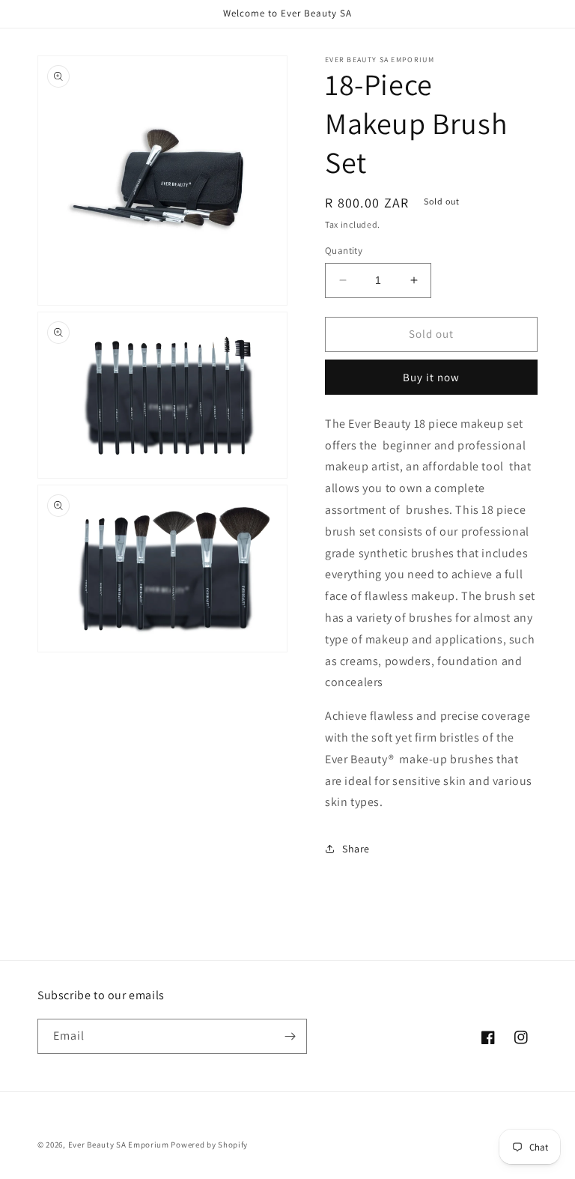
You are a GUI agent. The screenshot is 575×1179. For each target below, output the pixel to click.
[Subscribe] (289, 1036)
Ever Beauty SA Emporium (118, 1144)
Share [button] (356, 848)
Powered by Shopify (209, 1144)
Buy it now (431, 377)
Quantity (343, 250)
